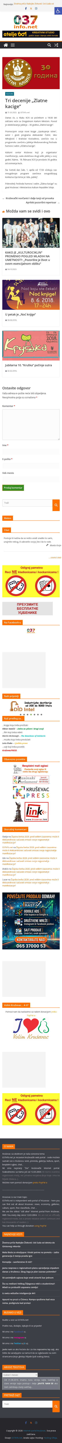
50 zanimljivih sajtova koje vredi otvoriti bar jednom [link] (27, 1277)
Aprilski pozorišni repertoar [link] (43, 202)
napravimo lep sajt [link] (45, 1349)
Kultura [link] (9, 94)
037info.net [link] (25, 112)
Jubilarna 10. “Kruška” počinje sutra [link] (28, 365)
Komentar (8, 406)
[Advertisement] (24, 670)
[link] (58, 11)
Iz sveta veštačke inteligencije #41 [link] (18, 1293)
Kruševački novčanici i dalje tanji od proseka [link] (28, 198)
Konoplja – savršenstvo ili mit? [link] (17, 1262)
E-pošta (7, 459)
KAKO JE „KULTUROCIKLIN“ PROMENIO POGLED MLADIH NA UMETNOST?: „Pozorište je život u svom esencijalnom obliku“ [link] (27, 258)
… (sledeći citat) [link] (55, 557)
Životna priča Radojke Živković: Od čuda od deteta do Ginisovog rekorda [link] (34, 5)
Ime (5, 445)
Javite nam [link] (7, 1349)
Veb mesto (8, 473)
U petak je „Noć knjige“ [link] (20, 314)
